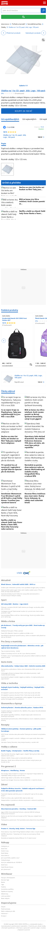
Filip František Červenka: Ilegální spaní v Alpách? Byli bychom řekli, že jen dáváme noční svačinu (22, 754)
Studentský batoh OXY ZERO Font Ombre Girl (14, 319)
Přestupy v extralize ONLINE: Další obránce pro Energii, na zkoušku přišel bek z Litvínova (22, 608)
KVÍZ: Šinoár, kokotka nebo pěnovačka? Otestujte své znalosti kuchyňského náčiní (23, 735)
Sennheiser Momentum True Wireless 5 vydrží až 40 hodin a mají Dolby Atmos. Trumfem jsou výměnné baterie (11, 498)
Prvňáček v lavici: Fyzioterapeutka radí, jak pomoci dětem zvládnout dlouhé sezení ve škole (23, 656)
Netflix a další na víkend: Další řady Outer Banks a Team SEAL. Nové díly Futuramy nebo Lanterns (11, 524)
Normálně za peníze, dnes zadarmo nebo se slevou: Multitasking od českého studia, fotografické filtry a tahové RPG (35, 470)
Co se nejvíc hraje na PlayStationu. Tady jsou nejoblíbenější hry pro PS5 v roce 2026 (11, 413)
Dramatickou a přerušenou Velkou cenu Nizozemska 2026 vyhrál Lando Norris (22, 670)
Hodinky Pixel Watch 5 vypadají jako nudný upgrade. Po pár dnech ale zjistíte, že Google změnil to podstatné (22, 698)
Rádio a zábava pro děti (8, 911)
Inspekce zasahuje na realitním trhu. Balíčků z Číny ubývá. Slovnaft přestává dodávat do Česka (23, 711)
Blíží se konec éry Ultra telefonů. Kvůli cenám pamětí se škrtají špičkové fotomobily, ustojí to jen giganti (34, 414)
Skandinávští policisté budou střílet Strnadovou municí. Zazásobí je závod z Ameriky (23, 719)
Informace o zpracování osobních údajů (28, 928)
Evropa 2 (3, 916)
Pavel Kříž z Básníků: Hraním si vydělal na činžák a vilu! (17, 633)
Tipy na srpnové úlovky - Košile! (10, 651)
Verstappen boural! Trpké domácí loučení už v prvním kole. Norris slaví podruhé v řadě (22, 612)
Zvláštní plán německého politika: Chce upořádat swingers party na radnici (23, 587)
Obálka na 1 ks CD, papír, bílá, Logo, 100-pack (23, 90)
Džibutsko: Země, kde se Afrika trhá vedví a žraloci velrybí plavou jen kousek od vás (21, 761)
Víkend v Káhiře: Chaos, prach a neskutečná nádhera (16, 758)
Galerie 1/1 (23, 85)
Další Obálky (6, 316)
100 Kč (40, 137)
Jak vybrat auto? (6, 869)
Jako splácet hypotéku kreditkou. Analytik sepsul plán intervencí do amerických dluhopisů (21, 715)
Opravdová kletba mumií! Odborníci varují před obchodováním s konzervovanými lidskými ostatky (20, 594)
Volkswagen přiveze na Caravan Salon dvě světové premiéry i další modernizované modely (20, 674)
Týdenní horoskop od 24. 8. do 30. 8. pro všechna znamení (18, 653)
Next (43, 340)
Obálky (3, 27)
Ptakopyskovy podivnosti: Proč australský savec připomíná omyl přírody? (22, 820)
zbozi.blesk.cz (5, 855)
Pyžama (3, 887)
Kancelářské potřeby (34, 24)
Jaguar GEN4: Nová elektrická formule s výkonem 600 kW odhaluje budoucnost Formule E (20, 812)
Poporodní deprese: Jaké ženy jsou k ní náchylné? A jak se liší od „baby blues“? (22, 794)
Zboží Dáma (4, 853)
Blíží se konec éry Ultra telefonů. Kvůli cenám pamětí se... (32, 201)
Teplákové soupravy (7, 891)
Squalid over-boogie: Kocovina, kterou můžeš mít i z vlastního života (21, 780)
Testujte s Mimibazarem (8, 877)
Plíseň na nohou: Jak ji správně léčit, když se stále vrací (17, 798)
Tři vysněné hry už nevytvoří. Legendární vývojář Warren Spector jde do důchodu (11, 468)
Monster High (5, 880)
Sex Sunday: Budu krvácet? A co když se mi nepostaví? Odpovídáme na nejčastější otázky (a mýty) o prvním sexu (22, 774)
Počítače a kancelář (18, 24)
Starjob (3, 907)
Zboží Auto (4, 865)
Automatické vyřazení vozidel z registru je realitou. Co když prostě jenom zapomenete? (22, 677)
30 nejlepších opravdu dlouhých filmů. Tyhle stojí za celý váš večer (20, 693)
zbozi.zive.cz (5, 24)
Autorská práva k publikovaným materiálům (14, 926)
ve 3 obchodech (7, 366)
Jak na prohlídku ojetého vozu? (10, 858)
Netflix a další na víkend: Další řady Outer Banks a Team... (32, 212)
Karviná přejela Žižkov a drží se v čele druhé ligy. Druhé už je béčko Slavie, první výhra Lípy (22, 616)
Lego (2, 884)
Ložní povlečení (5, 896)
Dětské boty (4, 894)
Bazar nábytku (5, 898)
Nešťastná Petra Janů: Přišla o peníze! (12, 631)
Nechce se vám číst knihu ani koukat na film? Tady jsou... (31, 188)
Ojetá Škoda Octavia (7, 867)
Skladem (41, 129)
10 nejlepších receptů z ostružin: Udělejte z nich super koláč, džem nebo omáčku (22, 739)
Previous (4, 340)
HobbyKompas (5, 860)
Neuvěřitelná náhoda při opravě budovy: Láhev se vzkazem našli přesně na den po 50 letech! (23, 636)
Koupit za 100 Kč (23, 111)
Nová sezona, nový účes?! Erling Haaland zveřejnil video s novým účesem (22, 832)
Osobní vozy (5, 851)
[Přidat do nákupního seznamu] (43, 40)
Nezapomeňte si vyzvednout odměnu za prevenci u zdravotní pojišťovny (22, 800)
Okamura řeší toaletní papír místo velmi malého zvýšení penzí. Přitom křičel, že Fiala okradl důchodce (21, 590)
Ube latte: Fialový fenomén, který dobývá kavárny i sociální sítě (19, 742)
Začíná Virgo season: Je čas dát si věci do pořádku (15, 778)
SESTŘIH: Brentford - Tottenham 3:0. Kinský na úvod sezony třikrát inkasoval (20, 834)
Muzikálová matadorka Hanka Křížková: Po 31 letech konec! (18, 838)
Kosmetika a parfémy (7, 889)
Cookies (43, 928)
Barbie (3, 882)
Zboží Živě (4, 848)
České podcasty (5, 909)
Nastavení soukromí (24, 930)
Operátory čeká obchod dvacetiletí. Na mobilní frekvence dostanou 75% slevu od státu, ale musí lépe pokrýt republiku (35, 442)
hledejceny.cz (5, 846)
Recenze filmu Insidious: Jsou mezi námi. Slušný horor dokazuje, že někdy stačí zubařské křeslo (35, 498)
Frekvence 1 (4, 913)
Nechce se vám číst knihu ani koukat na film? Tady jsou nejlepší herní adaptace (11, 439)
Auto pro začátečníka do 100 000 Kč (11, 862)
